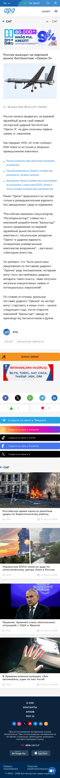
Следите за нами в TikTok (22, 438)
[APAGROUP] (30, 745)
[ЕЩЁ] (55, 11)
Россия (8, 341)
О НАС (30, 702)
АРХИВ (30, 711)
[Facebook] (14, 724)
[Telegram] (35, 724)
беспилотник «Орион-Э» (31, 341)
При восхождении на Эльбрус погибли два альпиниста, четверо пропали (29, 172)
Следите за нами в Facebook (23, 446)
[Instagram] (19, 724)
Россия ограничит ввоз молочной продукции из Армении (30, 162)
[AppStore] (41, 753)
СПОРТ (46, 11)
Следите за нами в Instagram (23, 429)
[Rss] (46, 724)
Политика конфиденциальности (38, 767)
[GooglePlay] (19, 753)
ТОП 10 (30, 716)
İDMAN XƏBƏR (30, 356)
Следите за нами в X (19, 454)
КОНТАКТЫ (30, 707)
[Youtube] (30, 724)
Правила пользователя (10, 767)
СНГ (55, 21)
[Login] (55, 3)
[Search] (48, 3)
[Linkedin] (41, 724)
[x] (25, 724)
